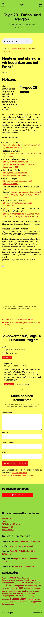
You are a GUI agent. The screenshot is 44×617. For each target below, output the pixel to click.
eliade (3, 586)
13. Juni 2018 (30, 24)
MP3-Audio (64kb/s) (19, 48)
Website (5, 452)
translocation (5, 602)
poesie (10, 593)
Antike (12, 578)
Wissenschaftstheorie (18, 602)
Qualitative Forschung (21, 593)
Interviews (28, 588)
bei (3, 530)
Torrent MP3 (7, 527)
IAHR (20, 588)
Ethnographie (19, 586)
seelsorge (14, 309)
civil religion (18, 583)
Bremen (19, 580)
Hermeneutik (12, 588)
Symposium (18, 598)
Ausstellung (21, 578)
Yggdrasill (36, 601)
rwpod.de (18, 24)
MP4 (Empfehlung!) (11, 524)
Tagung (30, 599)
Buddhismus (30, 580)
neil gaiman (5, 593)
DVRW (24, 583)
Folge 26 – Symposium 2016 (25, 566)
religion (33, 306)
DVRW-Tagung (34, 583)
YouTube (9, 530)
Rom (21, 595)
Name (5, 433)
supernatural (5, 599)
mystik (30, 591)
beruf (28, 578)
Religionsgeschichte (10, 596)
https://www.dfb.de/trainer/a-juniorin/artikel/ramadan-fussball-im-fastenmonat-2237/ (19, 164)
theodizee (22, 309)
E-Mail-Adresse (8, 442)
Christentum (19, 306)
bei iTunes (7, 518)
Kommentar (7, 413)
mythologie (36, 591)
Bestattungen (10, 306)
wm (28, 309)
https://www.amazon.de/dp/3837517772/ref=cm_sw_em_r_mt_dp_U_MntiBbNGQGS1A (22, 194)
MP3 (4, 521)
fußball (27, 306)
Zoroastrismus (8, 604)
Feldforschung (31, 586)
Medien (25, 591)
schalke (7, 309)
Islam (37, 588)
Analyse (5, 578)
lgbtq (19, 591)
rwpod (22, 4)
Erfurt (9, 585)
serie (36, 596)
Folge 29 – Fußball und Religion (26, 541)
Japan (5, 591)
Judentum (13, 591)
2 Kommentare (23, 28)
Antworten (7, 357)
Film (39, 586)
